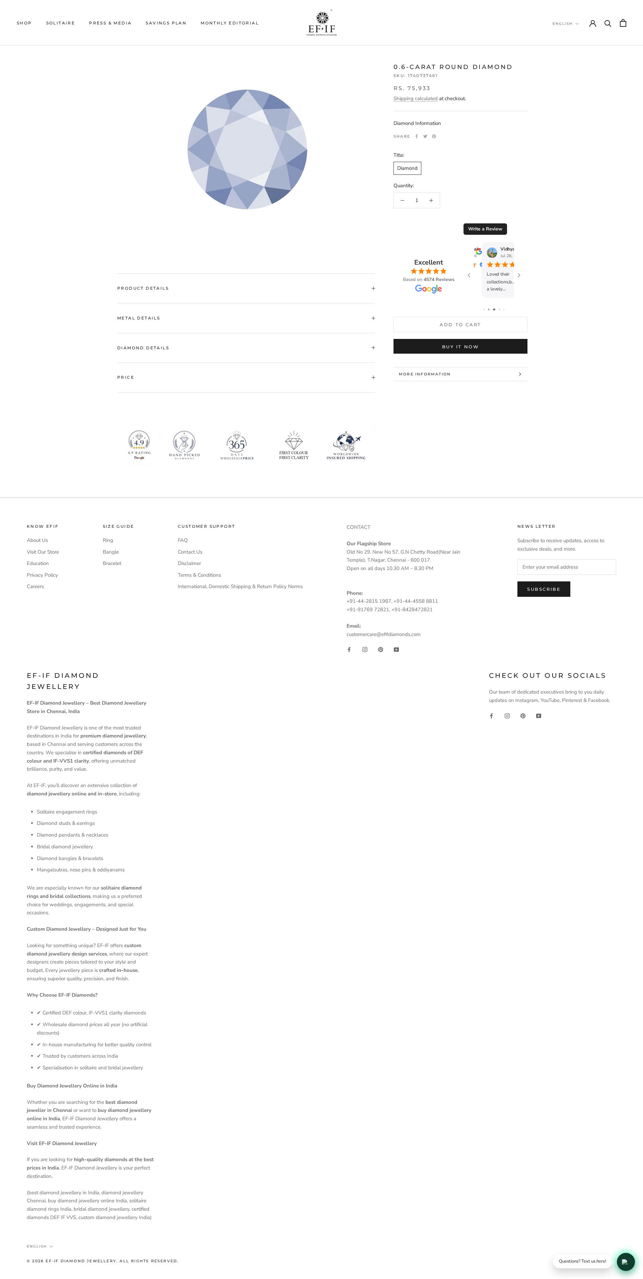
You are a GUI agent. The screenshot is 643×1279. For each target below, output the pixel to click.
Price (125, 377)
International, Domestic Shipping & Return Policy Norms (240, 586)
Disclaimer (189, 563)
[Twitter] (425, 136)
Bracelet (112, 563)
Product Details (143, 288)
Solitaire (60, 22)
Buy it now (460, 346)
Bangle (111, 552)
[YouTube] (396, 649)
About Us (37, 540)
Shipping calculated (416, 98)
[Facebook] (417, 136)
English (563, 23)
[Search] (608, 22)
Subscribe (544, 589)
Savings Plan (166, 22)
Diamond (407, 168)
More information (425, 374)
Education (38, 563)
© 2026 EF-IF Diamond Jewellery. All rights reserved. (103, 1261)
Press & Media (110, 22)
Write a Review (485, 229)
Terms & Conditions (199, 575)
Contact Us (190, 552)
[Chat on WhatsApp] (626, 1262)
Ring (108, 540)
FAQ (183, 540)
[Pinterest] (434, 136)
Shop (24, 22)
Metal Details (138, 318)
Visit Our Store (43, 552)
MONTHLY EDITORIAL (230, 22)
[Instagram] (364, 649)
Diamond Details (143, 347)
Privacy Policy (42, 575)
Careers (35, 586)
